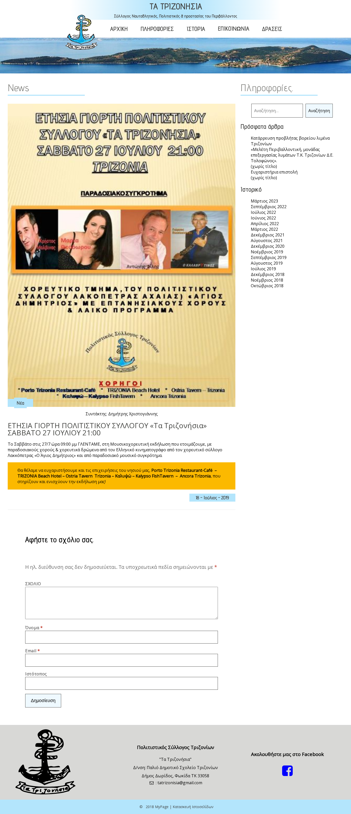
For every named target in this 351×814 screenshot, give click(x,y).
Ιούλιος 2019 (263, 269)
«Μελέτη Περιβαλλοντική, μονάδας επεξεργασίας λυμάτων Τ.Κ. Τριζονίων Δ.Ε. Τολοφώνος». (292, 155)
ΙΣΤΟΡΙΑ (196, 28)
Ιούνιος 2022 (263, 218)
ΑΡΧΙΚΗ (119, 28)
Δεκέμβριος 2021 (267, 235)
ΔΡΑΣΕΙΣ (272, 28)
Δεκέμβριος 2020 (267, 246)
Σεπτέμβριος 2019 (269, 257)
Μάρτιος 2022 (264, 229)
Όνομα (34, 627)
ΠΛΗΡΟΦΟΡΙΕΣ (157, 28)
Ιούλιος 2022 (263, 212)
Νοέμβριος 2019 (267, 252)
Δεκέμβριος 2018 (267, 274)
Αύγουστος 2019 (267, 263)
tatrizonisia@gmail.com (180, 783)
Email (32, 651)
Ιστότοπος (36, 674)
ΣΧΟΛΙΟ (33, 584)
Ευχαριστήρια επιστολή (274, 172)
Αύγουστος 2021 (267, 240)
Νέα (20, 403)
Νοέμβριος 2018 (267, 280)
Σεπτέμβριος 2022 (269, 206)
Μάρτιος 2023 (264, 201)
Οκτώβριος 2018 (267, 286)
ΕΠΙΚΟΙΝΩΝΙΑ (233, 28)
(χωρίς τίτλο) (264, 166)
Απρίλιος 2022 (265, 223)
